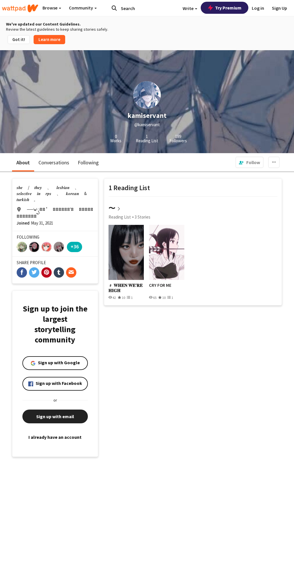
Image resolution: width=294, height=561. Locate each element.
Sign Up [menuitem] (279, 8)
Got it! (18, 39)
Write (188, 8)
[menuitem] (249, 162)
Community (81, 8)
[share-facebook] (22, 272)
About (23, 162)
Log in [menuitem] (258, 8)
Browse (50, 8)
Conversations (53, 162)
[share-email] (71, 272)
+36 (75, 246)
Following (88, 162)
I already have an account (55, 437)
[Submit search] (114, 8)
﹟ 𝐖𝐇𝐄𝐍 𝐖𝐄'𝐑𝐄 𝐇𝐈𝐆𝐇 (126, 288)
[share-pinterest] (46, 272)
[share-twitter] (34, 272)
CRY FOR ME (160, 285)
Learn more (49, 39)
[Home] (20, 8)
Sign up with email (55, 416)
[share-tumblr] (59, 272)
